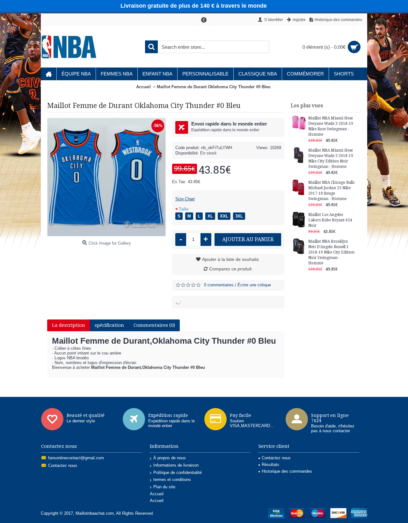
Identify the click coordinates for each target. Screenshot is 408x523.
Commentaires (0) (154, 325)
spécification (109, 325)
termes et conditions (172, 479)
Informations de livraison (176, 465)
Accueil (157, 493)
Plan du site (164, 486)
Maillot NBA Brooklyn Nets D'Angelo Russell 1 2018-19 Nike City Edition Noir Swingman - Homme (331, 252)
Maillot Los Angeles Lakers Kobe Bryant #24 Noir (330, 220)
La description (68, 325)
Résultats (270, 464)
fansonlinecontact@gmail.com (76, 458)
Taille (183, 209)
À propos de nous (169, 457)
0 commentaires (219, 285)
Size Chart (185, 199)
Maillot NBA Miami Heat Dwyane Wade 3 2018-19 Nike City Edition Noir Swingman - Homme (330, 158)
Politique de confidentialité (177, 472)
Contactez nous (62, 465)
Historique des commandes (287, 471)
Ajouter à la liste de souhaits (230, 259)
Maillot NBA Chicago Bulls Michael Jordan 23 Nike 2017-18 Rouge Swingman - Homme (331, 190)
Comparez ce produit (230, 268)
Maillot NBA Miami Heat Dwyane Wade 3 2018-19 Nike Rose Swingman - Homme (330, 126)
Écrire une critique (254, 285)
